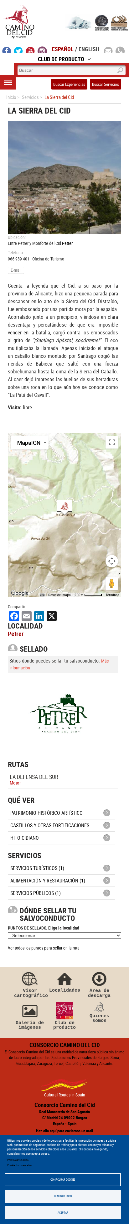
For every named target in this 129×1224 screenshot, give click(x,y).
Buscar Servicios (105, 84)
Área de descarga (99, 993)
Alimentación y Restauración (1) (47, 880)
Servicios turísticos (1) (37, 868)
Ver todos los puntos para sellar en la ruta (44, 948)
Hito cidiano (24, 837)
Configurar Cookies (62, 1179)
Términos (112, 595)
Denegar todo (63, 1196)
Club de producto (64, 1025)
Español (63, 49)
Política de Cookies (17, 1160)
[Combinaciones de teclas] (42, 595)
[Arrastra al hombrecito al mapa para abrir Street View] (112, 583)
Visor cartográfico (29, 993)
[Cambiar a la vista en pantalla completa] (112, 442)
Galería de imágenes (30, 1025)
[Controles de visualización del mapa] (112, 561)
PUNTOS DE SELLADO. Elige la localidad (43, 928)
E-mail (16, 270)
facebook (6, 49)
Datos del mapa (59, 595)
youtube (30, 49)
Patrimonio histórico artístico (46, 812)
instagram (42, 49)
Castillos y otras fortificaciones (49, 825)
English (89, 49)
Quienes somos (99, 1018)
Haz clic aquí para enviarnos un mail (64, 1131)
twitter (18, 49)
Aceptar (63, 1212)
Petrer (67, 243)
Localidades (64, 990)
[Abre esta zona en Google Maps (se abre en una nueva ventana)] (19, 593)
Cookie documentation (19, 1165)
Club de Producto (61, 59)
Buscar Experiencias (69, 84)
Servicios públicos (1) (35, 893)
